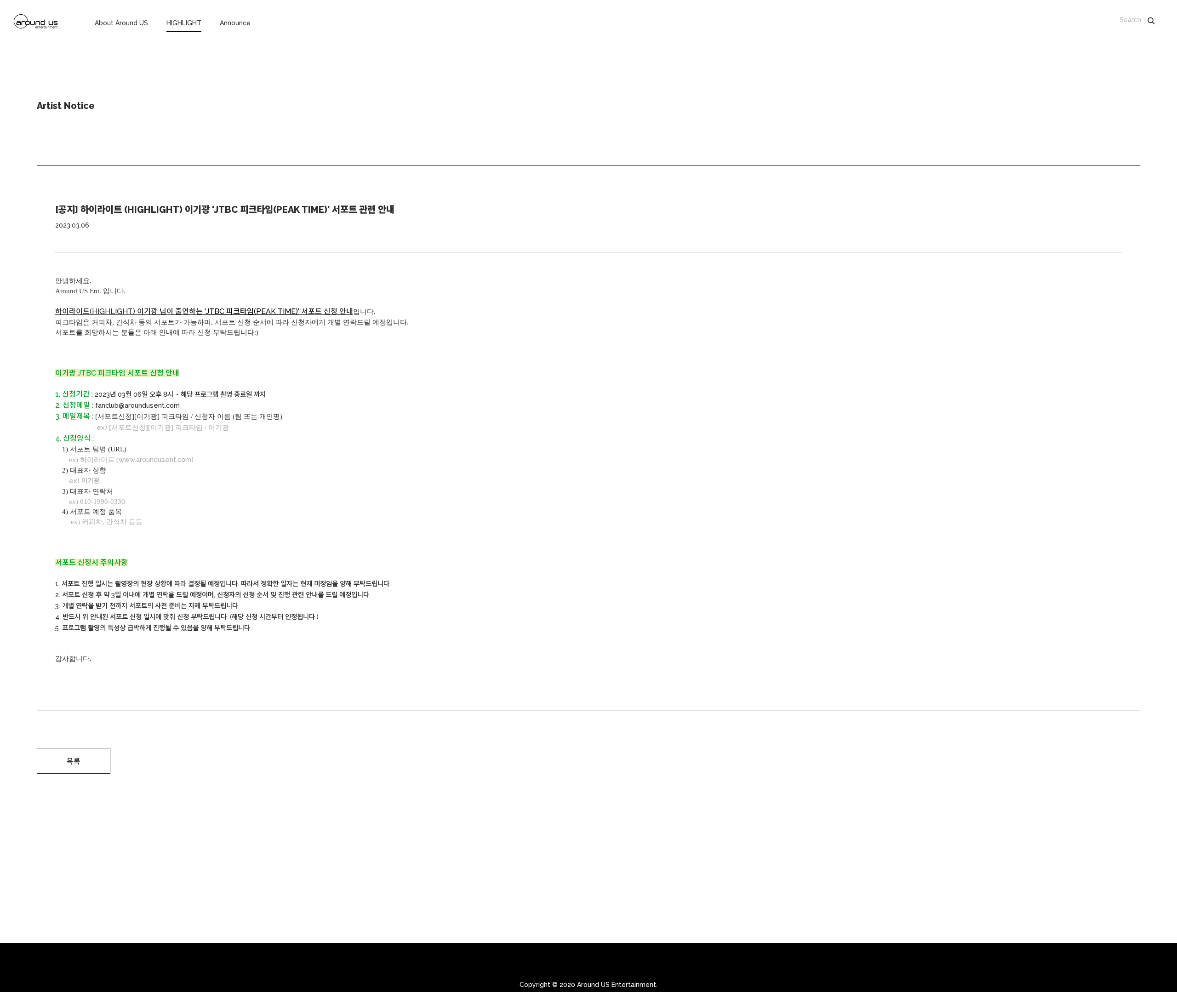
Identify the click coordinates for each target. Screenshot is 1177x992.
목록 (73, 761)
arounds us (36, 23)
